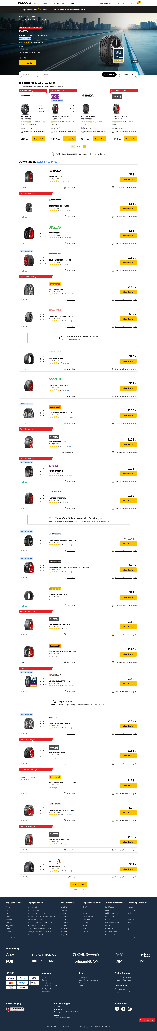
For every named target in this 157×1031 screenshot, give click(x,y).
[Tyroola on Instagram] (130, 1009)
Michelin (9, 919)
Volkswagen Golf (111, 928)
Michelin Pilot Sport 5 (35, 919)
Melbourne (131, 910)
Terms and (49, 985)
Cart (140, 2)
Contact (82, 977)
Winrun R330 (32, 907)
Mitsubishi (86, 919)
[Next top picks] (84, 146)
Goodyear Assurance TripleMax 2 (39, 932)
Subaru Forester (110, 935)
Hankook (9, 922)
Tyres (27, 16)
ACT (129, 932)
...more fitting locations (136, 938)
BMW (85, 907)
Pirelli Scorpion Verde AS (36, 913)
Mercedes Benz (88, 916)
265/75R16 (64, 928)
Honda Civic (109, 910)
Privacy (47, 988)
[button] (32, 42)
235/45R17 (64, 913)
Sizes (33, 16)
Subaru (85, 925)
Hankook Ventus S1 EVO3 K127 (38, 925)
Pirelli (8, 910)
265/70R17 (64, 925)
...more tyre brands (12, 938)
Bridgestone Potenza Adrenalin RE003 (41, 916)
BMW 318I (108, 925)
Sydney (130, 907)
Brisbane (131, 913)
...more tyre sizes (66, 938)
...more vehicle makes (90, 938)
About (45, 977)
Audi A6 (107, 919)
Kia (84, 935)
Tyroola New (122, 992)
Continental (10, 928)
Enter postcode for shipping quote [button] (29, 52)
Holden (85, 932)
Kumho (8, 913)
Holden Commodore (112, 913)
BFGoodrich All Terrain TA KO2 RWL (40, 922)
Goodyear (9, 935)
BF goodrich (10, 925)
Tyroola (46, 983)
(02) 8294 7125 (59, 1006)
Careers (44, 980)
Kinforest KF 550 (34, 910)
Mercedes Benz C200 (112, 922)
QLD (129, 928)
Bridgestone (10, 916)
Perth (129, 916)
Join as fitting (122, 977)
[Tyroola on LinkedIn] (117, 1009)
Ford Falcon (109, 907)
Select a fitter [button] (23, 58)
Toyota (85, 913)
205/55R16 (64, 907)
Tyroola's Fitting (124, 980)
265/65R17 (64, 919)
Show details (27, 63)
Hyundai (86, 922)
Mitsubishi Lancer (111, 932)
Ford (84, 910)
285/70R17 (64, 932)
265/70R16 (64, 922)
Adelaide (131, 919)
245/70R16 (64, 916)
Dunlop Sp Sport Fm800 (36, 935)
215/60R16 (64, 910)
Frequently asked (88, 980)
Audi (84, 928)
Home (21, 16)
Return (80, 985)
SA (128, 935)
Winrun (8, 907)
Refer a (46, 991)
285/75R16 (64, 935)
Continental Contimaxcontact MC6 (40, 928)
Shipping (81, 983)
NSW (129, 922)
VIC (129, 925)
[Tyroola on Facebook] (123, 1009)
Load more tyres (78, 884)
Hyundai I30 (109, 916)
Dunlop (8, 932)
